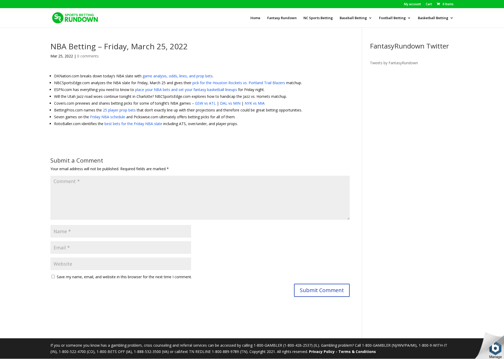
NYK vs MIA (255, 103)
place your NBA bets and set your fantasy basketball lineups (186, 89)
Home (255, 18)
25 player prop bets (119, 110)
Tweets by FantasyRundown (394, 62)
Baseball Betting (353, 18)
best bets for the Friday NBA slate (133, 123)
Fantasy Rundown (282, 18)
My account (412, 4)
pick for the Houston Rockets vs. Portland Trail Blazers (238, 82)
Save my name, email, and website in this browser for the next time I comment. (124, 276)
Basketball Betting (433, 18)
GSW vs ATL (205, 103)
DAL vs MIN (230, 103)
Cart (429, 4)
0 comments (88, 55)
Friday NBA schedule (107, 116)
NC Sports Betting (318, 18)
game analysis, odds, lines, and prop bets (178, 75)
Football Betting (392, 18)
